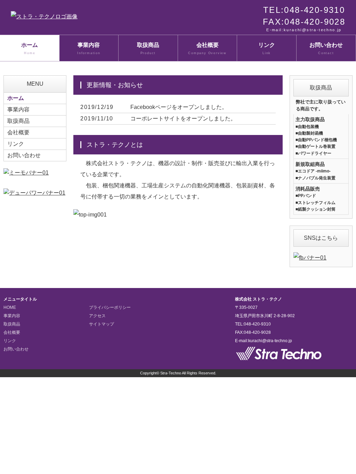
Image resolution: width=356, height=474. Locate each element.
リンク (266, 48)
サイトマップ (101, 324)
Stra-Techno (170, 373)
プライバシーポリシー (110, 307)
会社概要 (207, 48)
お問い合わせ (326, 48)
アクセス (97, 315)
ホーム (29, 48)
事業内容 (88, 48)
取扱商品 (148, 48)
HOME (9, 307)
